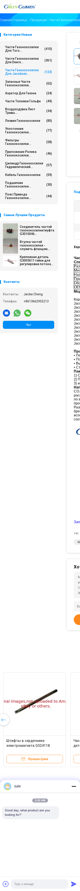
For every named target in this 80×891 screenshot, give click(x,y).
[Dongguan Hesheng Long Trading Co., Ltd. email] (6, 312)
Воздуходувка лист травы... (28, 110)
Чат (28, 325)
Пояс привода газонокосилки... (28, 196)
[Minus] (73, 786)
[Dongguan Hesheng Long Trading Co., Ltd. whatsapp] (17, 312)
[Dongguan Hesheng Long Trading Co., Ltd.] (19, 6)
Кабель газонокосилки (28, 175)
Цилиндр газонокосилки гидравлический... (28, 165)
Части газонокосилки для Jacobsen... (28, 71)
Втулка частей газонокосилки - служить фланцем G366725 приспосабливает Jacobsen (34, 245)
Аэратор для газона (28, 93)
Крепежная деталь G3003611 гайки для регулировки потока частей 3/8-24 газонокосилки (35, 260)
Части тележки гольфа (28, 101)
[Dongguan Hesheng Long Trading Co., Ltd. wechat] (27, 312)
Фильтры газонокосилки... (28, 142)
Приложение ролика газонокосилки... (28, 153)
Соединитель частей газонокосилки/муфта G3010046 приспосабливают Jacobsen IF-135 (37, 230)
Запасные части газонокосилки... (28, 83)
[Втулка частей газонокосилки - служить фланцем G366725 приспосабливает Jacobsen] (10, 246)
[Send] (73, 884)
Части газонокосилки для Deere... (28, 60)
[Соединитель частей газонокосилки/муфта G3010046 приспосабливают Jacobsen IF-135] (10, 231)
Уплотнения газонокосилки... (28, 130)
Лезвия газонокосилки (28, 120)
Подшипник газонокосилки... (28, 184)
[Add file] (6, 884)
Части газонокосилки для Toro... (28, 48)
